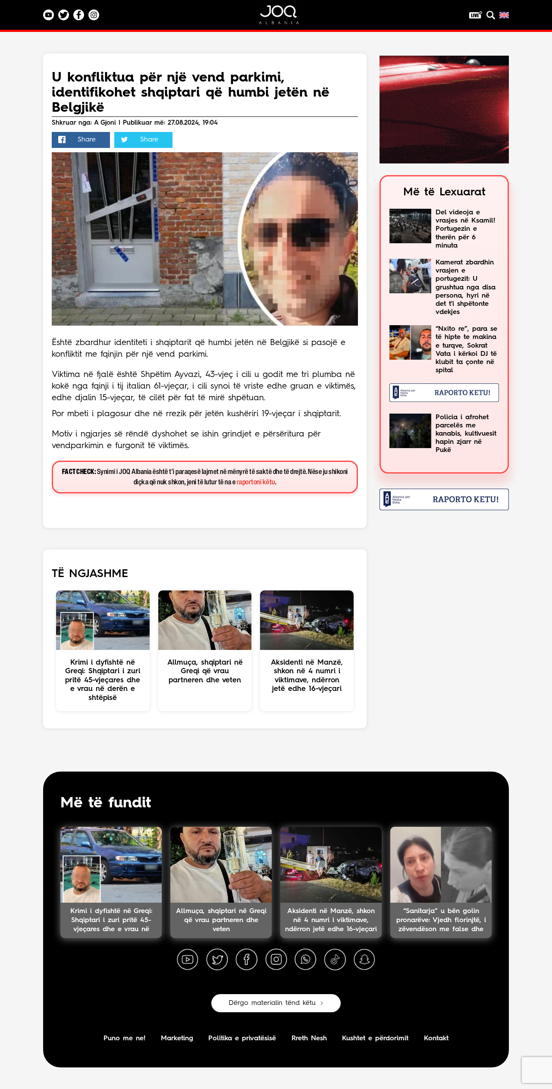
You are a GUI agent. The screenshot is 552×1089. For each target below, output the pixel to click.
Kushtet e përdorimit (375, 1038)
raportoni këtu (256, 482)
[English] (504, 15)
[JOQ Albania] (284, 18)
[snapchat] (364, 960)
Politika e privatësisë (242, 1038)
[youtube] (187, 960)
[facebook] (246, 960)
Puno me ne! (124, 1038)
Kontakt (436, 1038)
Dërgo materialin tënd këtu (272, 1003)
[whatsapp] (305, 960)
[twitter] (217, 960)
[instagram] (276, 960)
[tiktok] (335, 960)
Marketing (177, 1038)
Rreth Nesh (309, 1038)
